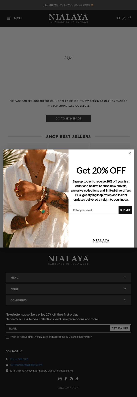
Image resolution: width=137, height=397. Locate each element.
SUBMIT (125, 210)
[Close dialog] (129, 153)
